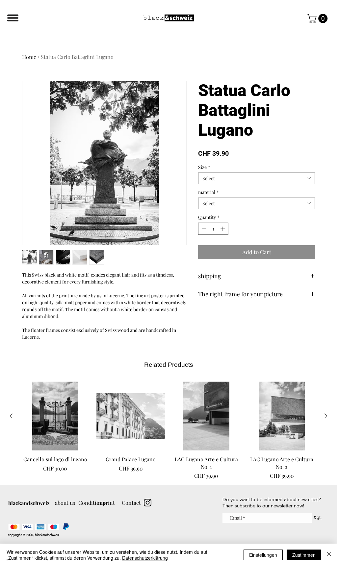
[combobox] (256, 178)
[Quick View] (55, 416)
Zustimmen (304, 555)
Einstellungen (263, 555)
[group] (168, 430)
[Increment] (223, 228)
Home (29, 56)
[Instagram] (148, 503)
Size (204, 167)
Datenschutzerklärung (145, 557)
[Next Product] (326, 416)
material (208, 192)
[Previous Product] (11, 416)
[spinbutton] (213, 228)
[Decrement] (203, 228)
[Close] (329, 555)
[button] (12, 17)
